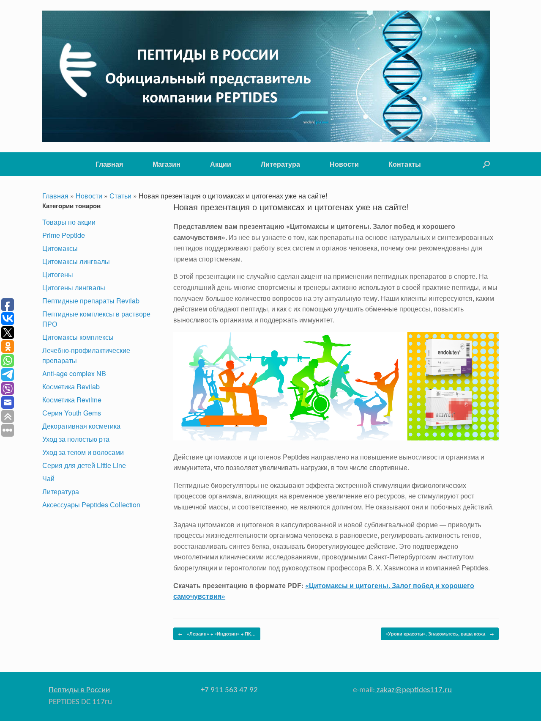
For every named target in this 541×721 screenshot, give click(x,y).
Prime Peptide (63, 235)
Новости (344, 164)
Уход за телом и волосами (83, 452)
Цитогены (57, 274)
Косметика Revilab (71, 386)
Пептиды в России (79, 690)
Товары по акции (69, 222)
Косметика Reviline (71, 400)
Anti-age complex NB (74, 373)
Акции (220, 164)
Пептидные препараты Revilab (90, 300)
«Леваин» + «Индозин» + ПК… (217, 633)
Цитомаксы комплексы (78, 337)
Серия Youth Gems (71, 413)
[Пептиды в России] (266, 76)
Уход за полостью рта (75, 439)
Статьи (120, 196)
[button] (486, 164)
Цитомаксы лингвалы (76, 261)
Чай (48, 478)
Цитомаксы (60, 248)
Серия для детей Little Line (84, 465)
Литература (280, 164)
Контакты (404, 164)
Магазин (166, 164)
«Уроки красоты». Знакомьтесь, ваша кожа (439, 633)
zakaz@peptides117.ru (413, 690)
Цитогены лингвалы (73, 287)
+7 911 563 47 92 (229, 690)
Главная (109, 164)
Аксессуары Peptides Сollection (91, 504)
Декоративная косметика (81, 426)
